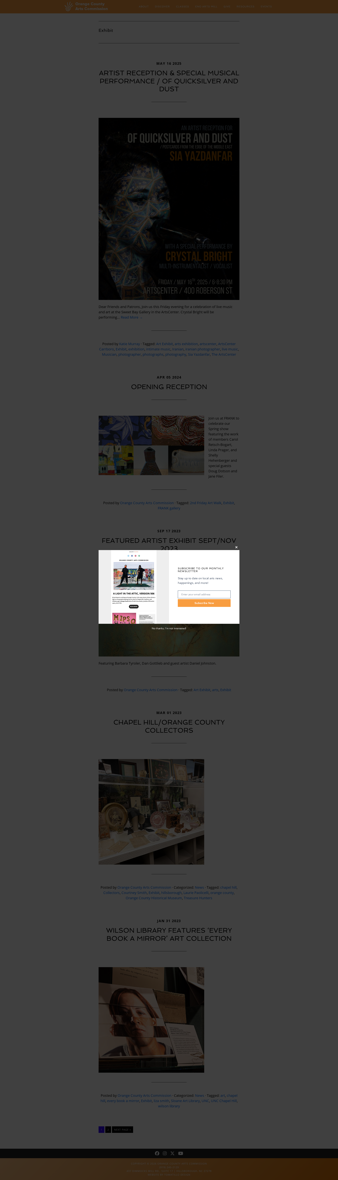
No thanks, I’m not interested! (169, 628)
